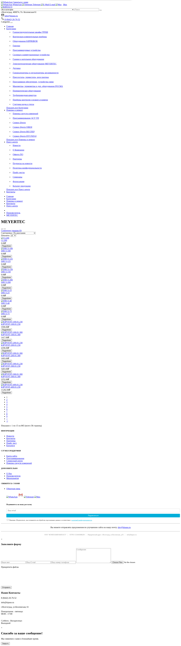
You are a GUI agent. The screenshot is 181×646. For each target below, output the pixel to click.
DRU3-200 (6, 282)
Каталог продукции (22, 186)
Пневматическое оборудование (27, 91)
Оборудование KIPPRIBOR (25, 41)
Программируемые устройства (27, 50)
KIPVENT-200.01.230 (10, 345)
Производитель (13, 213)
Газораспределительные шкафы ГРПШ (30, 32)
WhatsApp (17, 4)
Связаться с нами (20, 2)
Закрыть (5, 644)
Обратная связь (13, 489)
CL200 (4, 240)
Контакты (10, 192)
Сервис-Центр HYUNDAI (24, 136)
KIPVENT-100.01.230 (10, 324)
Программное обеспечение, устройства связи (33, 82)
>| (7, 421)
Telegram (36, 4)
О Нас (9, 473)
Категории (11, 29)
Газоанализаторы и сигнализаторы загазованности (36, 73)
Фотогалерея (18, 181)
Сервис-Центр (19, 122)
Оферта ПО (18, 154)
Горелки (16, 46)
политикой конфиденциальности (82, 520)
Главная (10, 26)
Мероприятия (12, 478)
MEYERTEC (12, 215)
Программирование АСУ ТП (26, 118)
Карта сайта (11, 456)
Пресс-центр (12, 142)
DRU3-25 (5, 293)
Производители (13, 476)
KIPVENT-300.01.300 (10, 376)
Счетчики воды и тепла (23, 104)
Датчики (17, 68)
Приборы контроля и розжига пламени (30, 100)
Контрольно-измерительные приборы (30, 37)
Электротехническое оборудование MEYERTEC (35, 64)
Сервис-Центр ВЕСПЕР (24, 131)
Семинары (17, 177)
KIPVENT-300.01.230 (10, 366)
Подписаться (93, 516)
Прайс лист (11, 443)
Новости (17, 145)
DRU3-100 (6, 251)
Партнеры (17, 159)
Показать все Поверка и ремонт (20, 139)
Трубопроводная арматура (24, 95)
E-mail (52, 4)
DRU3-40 (5, 303)
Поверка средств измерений (25, 113)
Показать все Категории (17, 108)
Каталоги (10, 445)
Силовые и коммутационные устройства (31, 55)
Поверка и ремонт (14, 110)
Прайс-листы (19, 172)
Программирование (15, 458)
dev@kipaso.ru (124, 527)
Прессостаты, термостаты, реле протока (31, 77)
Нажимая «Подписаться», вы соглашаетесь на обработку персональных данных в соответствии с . (50, 520)
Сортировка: (6, 233)
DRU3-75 (5, 314)
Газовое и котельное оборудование (28, 59)
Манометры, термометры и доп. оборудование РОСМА (38, 86)
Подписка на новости (22, 163)
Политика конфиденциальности (27, 168)
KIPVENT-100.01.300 (10, 335)
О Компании (18, 150)
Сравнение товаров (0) (11, 230)
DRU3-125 (6, 261)
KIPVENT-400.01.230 (10, 387)
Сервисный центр (14, 461)
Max (65, 4)
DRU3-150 (6, 272)
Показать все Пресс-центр (18, 189)
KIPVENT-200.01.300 (10, 355)
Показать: (5, 235)
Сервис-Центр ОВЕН (22, 127)
